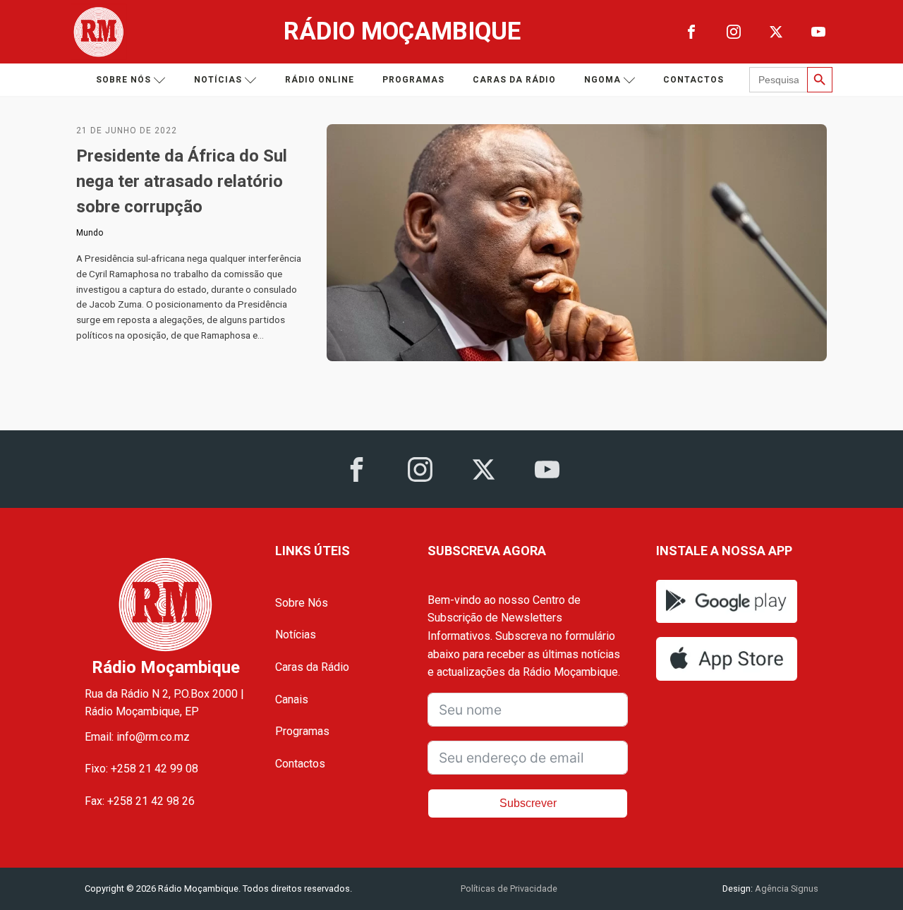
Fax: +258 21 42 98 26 (140, 801)
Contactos (693, 80)
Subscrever (528, 803)
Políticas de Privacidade (509, 888)
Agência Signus (785, 888)
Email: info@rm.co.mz (137, 737)
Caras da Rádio (514, 80)
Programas (413, 80)
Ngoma (602, 80)
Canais (291, 699)
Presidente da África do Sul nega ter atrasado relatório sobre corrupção (181, 181)
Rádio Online (319, 80)
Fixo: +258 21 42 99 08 (141, 768)
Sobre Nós (301, 602)
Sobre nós (123, 80)
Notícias (218, 80)
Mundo (89, 233)
